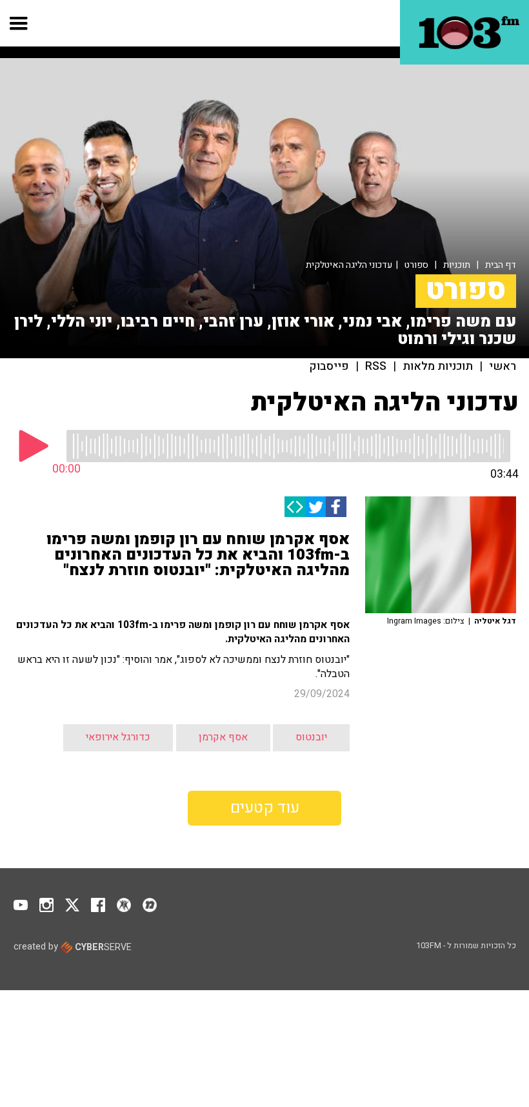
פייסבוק (329, 366)
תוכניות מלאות (438, 366)
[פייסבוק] (336, 506)
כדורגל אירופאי (118, 737)
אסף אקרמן (223, 737)
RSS (375, 366)
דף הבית (500, 265)
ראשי (502, 366)
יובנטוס (311, 737)
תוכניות (456, 265)
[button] (19, 23)
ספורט (416, 265)
